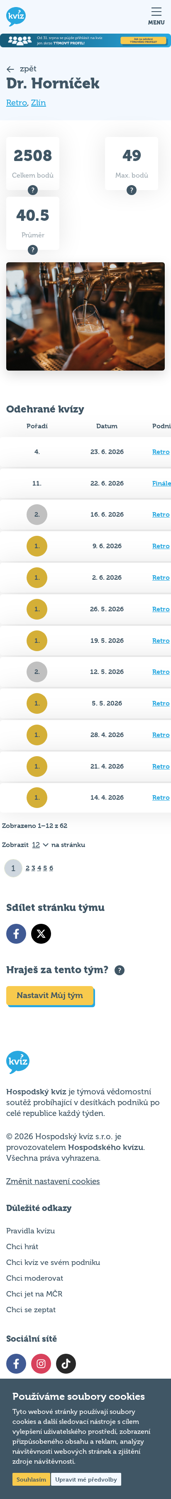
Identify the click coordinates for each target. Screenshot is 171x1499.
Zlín (38, 102)
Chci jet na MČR (34, 1294)
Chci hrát (22, 1247)
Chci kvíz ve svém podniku (53, 1262)
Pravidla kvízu (30, 1231)
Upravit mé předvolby (86, 1479)
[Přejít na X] (41, 934)
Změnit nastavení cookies (53, 1181)
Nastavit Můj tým (50, 995)
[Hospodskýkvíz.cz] (16, 17)
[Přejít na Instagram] (41, 1364)
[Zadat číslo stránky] (13, 868)
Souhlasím (31, 1479)
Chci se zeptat (31, 1310)
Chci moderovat (34, 1278)
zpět (27, 68)
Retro (16, 102)
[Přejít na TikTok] (66, 1364)
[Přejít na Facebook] (16, 934)
